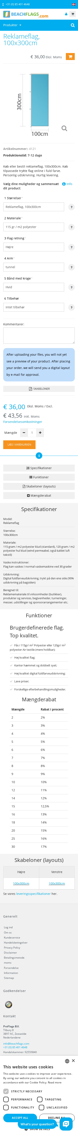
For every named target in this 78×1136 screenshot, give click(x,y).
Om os (8, 932)
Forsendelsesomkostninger (22, 422)
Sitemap (9, 978)
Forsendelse (11, 968)
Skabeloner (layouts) (40, 486)
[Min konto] (66, 14)
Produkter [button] (10, 25)
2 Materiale (13, 218)
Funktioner (40, 477)
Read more (55, 1082)
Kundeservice (12, 937)
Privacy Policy (12, 947)
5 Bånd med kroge (18, 278)
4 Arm (9, 258)
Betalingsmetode (14, 957)
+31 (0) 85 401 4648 (18, 4)
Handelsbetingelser (16, 942)
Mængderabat (40, 495)
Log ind (8, 927)
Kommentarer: (13, 324)
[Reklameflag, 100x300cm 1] (39, 102)
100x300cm (21, 883)
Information (11, 973)
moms (7, 962)
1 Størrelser (13, 198)
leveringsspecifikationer (33, 894)
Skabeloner (41, 389)
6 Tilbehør (11, 298)
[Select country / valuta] (73, 4)
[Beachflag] (39, 14)
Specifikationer (40, 468)
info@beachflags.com (16, 1043)
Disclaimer (10, 952)
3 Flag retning (15, 238)
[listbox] (67, 1061)
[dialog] (39, 1096)
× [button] (73, 1060)
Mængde (10, 433)
